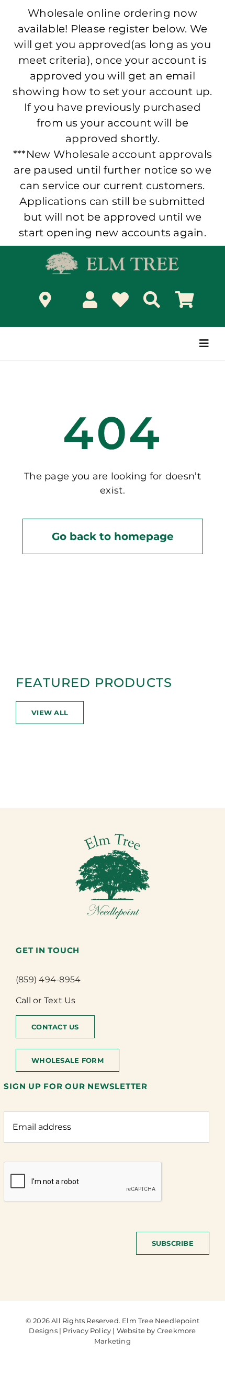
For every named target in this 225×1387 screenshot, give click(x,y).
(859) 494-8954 (48, 979)
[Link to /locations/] (45, 299)
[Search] (151, 299)
